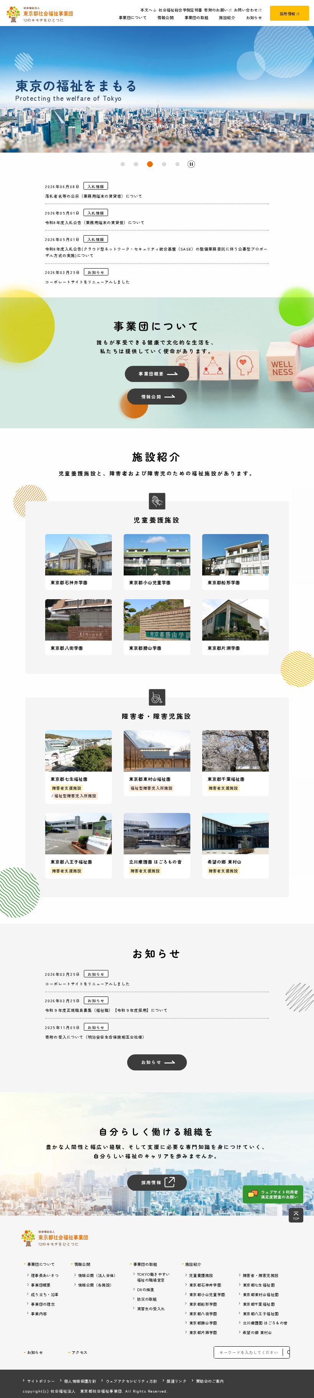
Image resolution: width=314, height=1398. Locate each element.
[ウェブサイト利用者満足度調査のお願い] (273, 1194)
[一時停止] (191, 164)
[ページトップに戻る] (296, 1215)
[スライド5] (177, 164)
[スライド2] (136, 164)
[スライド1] (123, 164)
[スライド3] (150, 164)
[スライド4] (164, 164)
